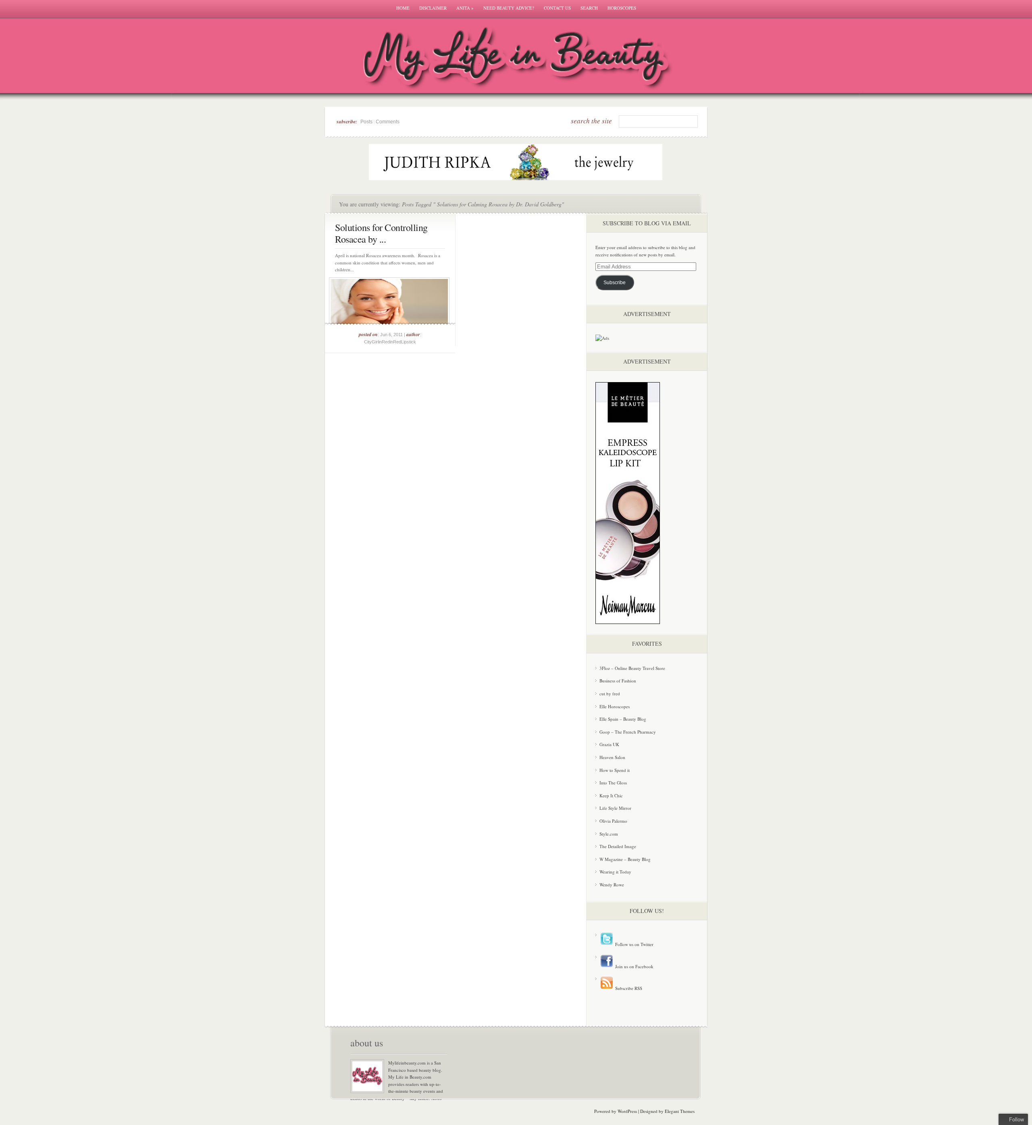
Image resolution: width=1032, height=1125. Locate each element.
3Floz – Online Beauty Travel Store (632, 668)
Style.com (608, 834)
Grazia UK (609, 744)
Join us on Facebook (633, 966)
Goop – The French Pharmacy (627, 732)
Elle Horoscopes (614, 706)
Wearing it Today (615, 872)
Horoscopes (622, 8)
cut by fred (609, 693)
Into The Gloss (613, 783)
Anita (465, 8)
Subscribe (614, 282)
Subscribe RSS (628, 988)
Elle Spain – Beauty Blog (622, 719)
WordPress (627, 1111)
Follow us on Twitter (633, 944)
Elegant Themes (680, 1111)
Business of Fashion (617, 681)
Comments (387, 122)
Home (403, 8)
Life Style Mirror (615, 808)
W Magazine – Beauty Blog (625, 859)
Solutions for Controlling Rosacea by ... (381, 233)
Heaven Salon (612, 757)
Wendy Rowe (611, 885)
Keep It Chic (611, 795)
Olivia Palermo (613, 821)
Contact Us (557, 8)
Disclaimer (433, 8)
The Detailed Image (617, 846)
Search (589, 8)
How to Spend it (614, 770)
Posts (366, 122)
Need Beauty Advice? (508, 8)
